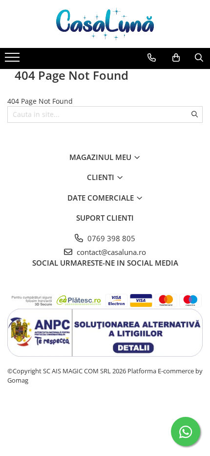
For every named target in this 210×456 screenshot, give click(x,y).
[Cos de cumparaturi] (176, 58)
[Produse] (13, 60)
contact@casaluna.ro (110, 252)
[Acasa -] (105, 24)
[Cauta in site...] (199, 58)
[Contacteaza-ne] (152, 58)
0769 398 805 (110, 238)
